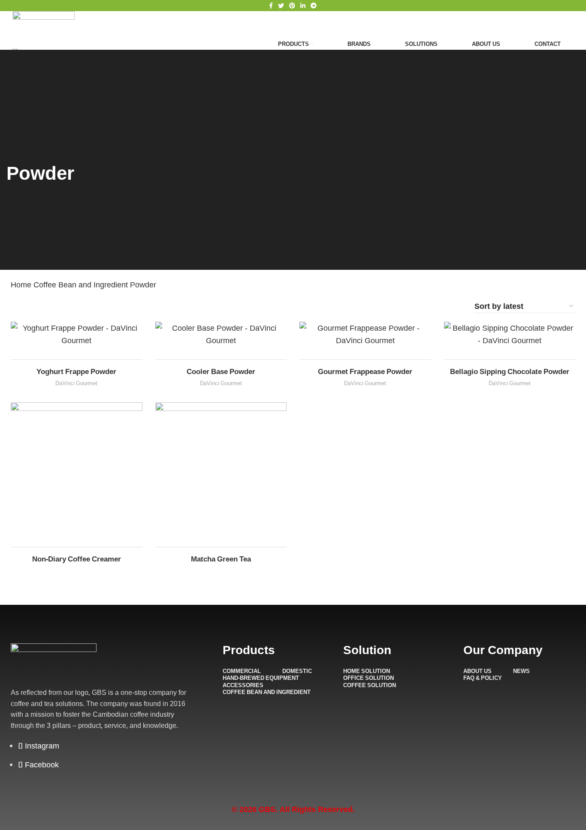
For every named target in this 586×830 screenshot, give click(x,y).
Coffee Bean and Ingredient (81, 284)
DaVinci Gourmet (76, 383)
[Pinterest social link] (292, 5)
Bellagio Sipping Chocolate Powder (509, 371)
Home (22, 284)
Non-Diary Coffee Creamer (76, 559)
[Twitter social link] (281, 5)
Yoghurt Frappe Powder (76, 371)
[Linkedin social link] (303, 5)
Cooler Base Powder (221, 371)
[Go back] (17, 146)
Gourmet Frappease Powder (365, 371)
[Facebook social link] (270, 5)
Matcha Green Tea (221, 559)
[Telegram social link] (313, 5)
